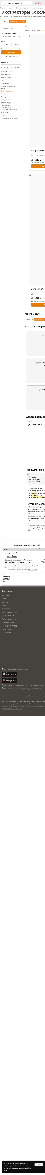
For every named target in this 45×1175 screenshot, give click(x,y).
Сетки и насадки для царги (8, 87)
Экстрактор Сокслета (17, 21)
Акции (38, 3)
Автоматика (5, 83)
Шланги (3, 115)
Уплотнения (5, 112)
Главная (3, 8)
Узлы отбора (5, 74)
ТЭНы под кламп (6, 77)
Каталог (10, 8)
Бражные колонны (7, 71)
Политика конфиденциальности (12, 706)
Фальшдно (4, 94)
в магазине (39, 163)
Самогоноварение (22, 8)
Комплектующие (36, 8)
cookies (17, 1163)
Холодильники (6, 100)
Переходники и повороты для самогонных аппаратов (9, 107)
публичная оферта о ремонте (12, 708)
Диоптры (4, 97)
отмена (4, 21)
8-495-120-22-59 (32, 570)
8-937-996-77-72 (12, 557)
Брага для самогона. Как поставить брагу (35, 479)
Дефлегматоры (6, 103)
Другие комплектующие (9, 118)
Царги (3, 80)
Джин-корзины (6, 91)
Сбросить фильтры (11, 56)
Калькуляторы (35, 696)
